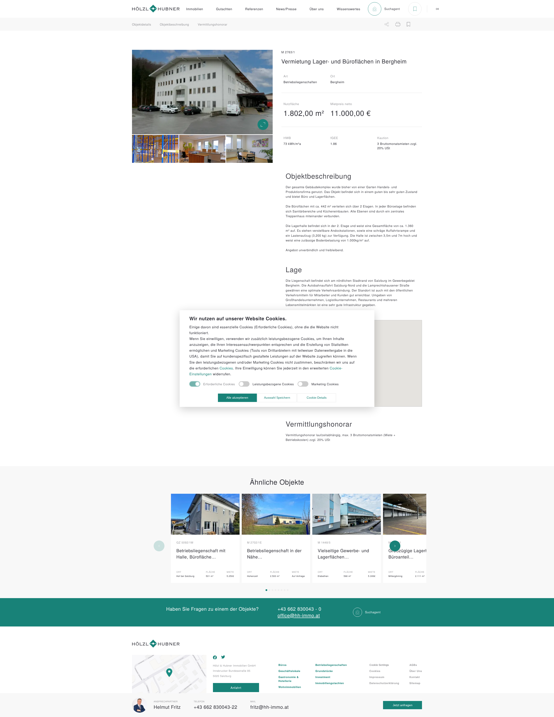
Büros (283, 665)
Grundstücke (324, 671)
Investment (322, 677)
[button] (266, 590)
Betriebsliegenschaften (331, 665)
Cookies (374, 671)
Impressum (377, 677)
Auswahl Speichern (277, 398)
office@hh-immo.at (299, 615)
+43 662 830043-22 (215, 707)
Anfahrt (235, 687)
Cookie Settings (379, 665)
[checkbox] (212, 384)
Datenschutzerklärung (384, 683)
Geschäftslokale (289, 671)
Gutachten (224, 9)
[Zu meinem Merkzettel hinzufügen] (408, 24)
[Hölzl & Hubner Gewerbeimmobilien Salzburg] (156, 9)
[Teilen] (386, 24)
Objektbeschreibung (174, 24)
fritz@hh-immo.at (269, 707)
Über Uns (415, 671)
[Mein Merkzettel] (415, 9)
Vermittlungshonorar (212, 24)
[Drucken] (398, 24)
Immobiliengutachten (329, 683)
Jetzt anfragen (402, 705)
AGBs (413, 665)
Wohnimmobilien (290, 687)
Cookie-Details (317, 398)
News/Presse (286, 9)
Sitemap (414, 683)
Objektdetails (141, 24)
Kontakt (414, 677)
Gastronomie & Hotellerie (289, 679)
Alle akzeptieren (237, 398)
